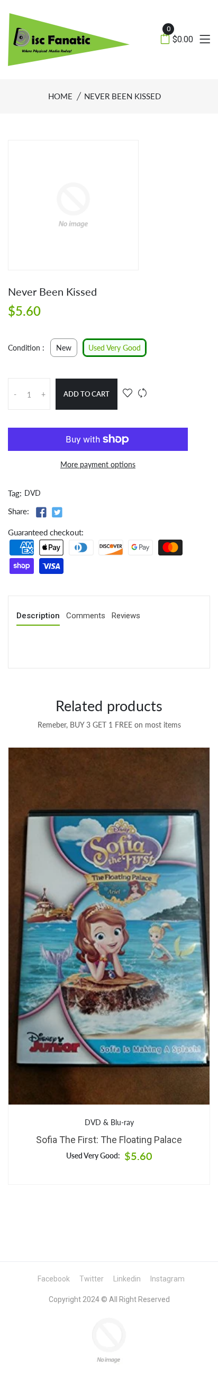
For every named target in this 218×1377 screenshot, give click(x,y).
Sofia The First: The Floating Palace (109, 1139)
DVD (32, 492)
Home (60, 96)
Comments (85, 616)
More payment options (97, 464)
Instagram (167, 1279)
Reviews (126, 616)
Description (38, 616)
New (63, 348)
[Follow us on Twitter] (56, 512)
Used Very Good (114, 348)
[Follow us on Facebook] (41, 512)
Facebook (54, 1279)
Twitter (91, 1279)
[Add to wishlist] (127, 393)
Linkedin (127, 1279)
